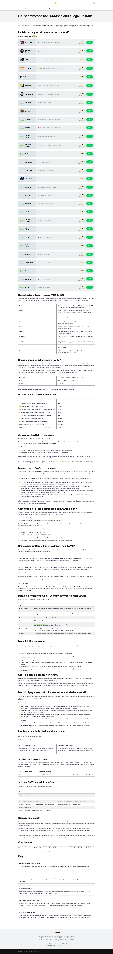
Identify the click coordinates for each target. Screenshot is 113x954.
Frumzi (27, 271)
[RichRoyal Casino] (22, 146)
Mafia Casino (29, 94)
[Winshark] (22, 103)
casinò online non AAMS (40, 624)
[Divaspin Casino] (22, 222)
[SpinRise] (22, 204)
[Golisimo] (22, 69)
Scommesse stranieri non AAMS (61, 936)
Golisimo (28, 68)
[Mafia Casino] (22, 95)
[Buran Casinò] (22, 263)
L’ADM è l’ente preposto (23, 364)
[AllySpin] (22, 229)
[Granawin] (22, 120)
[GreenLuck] (22, 171)
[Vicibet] (22, 112)
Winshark (28, 102)
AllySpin (27, 229)
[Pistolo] (22, 196)
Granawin (28, 119)
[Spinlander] (22, 43)
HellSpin (27, 237)
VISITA (89, 42)
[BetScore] (22, 86)
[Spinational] (22, 162)
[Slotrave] (22, 128)
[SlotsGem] (22, 154)
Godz (26, 60)
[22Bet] (22, 287)
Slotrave (28, 127)
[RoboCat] (22, 255)
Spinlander (28, 42)
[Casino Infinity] (22, 137)
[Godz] (22, 61)
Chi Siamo (62, 939)
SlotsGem (28, 154)
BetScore (28, 85)
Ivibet (27, 212)
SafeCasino (29, 179)
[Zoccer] (22, 78)
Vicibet (27, 111)
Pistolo (27, 195)
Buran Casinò (29, 263)
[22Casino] (22, 187)
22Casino (28, 187)
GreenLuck (28, 170)
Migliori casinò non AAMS (30, 8)
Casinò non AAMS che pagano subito (46, 8)
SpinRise (28, 203)
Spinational (28, 162)
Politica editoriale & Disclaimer (52, 939)
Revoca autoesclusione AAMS (82, 8)
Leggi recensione (81, 43)
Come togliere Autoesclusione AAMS (60, 937)
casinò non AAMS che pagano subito (62, 461)
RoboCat (28, 254)
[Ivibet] (22, 211)
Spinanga (28, 279)
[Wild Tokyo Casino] (22, 52)
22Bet (27, 287)
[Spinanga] (22, 279)
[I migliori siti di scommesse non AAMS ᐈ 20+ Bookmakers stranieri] (56, 3)
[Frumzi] (22, 271)
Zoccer (27, 77)
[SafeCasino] (22, 180)
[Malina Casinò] (22, 247)
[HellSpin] (22, 237)
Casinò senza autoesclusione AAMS (65, 8)
